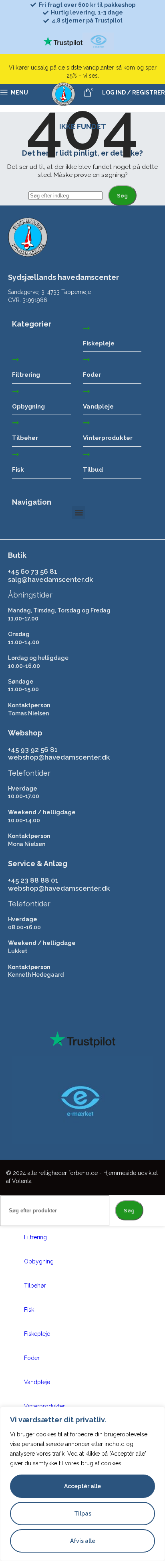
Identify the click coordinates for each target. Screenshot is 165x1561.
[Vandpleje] (86, 391)
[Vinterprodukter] (86, 422)
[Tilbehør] (15, 422)
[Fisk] (15, 454)
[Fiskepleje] (86, 328)
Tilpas (82, 1513)
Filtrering (26, 374)
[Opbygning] (15, 391)
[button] (78, 512)
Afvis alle (82, 1541)
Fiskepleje (99, 343)
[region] (82, 1484)
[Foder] (86, 359)
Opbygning (28, 406)
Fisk (18, 469)
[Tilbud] (86, 454)
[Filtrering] (15, 359)
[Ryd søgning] (106, 195)
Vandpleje (98, 406)
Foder (92, 374)
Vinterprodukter (108, 438)
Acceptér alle (82, 1486)
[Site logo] (64, 106)
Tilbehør (25, 438)
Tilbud (93, 469)
